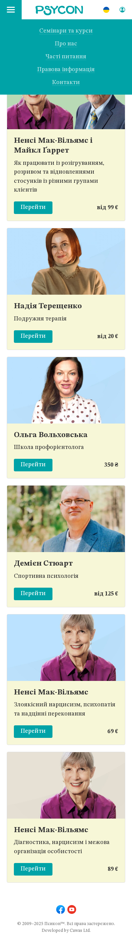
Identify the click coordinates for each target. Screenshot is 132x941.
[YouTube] (71, 909)
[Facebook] (60, 909)
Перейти (33, 207)
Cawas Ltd (80, 930)
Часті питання (66, 57)
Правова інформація (66, 70)
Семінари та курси (66, 31)
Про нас (66, 44)
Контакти (66, 82)
